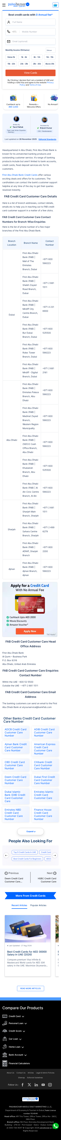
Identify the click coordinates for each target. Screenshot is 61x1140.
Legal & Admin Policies (45, 1073)
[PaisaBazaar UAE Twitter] (29, 1085)
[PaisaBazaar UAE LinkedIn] (36, 1085)
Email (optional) (20, 41)
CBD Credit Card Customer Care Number (15, 765)
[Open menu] (3, 5)
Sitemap (21, 1078)
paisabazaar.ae (46, 1128)
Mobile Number (29, 32)
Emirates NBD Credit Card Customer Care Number (14, 814)
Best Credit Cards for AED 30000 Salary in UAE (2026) (27, 953)
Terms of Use (35, 85)
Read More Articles (30, 988)
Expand (30, 831)
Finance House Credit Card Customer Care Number (43, 814)
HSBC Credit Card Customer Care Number (47, 881)
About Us (10, 1073)
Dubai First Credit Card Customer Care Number (44, 780)
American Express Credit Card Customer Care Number (44, 749)
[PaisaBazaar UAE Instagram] (50, 1084)
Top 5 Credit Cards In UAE (24, 852)
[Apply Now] (56, 4)
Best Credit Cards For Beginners (27, 859)
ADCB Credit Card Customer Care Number (15, 732)
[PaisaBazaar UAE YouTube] (43, 1085)
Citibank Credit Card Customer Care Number (43, 765)
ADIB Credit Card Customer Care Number (44, 732)
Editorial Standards (47, 139)
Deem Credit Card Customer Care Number (15, 780)
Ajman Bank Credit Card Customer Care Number (16, 747)
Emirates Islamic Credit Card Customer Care (43, 795)
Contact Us (20, 1073)
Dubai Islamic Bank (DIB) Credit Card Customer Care (15, 796)
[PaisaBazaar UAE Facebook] (22, 1085)
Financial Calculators (19, 1063)
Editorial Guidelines (35, 1078)
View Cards (30, 72)
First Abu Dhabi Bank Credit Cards (19, 175)
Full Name (17, 22)
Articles (31, 1073)
